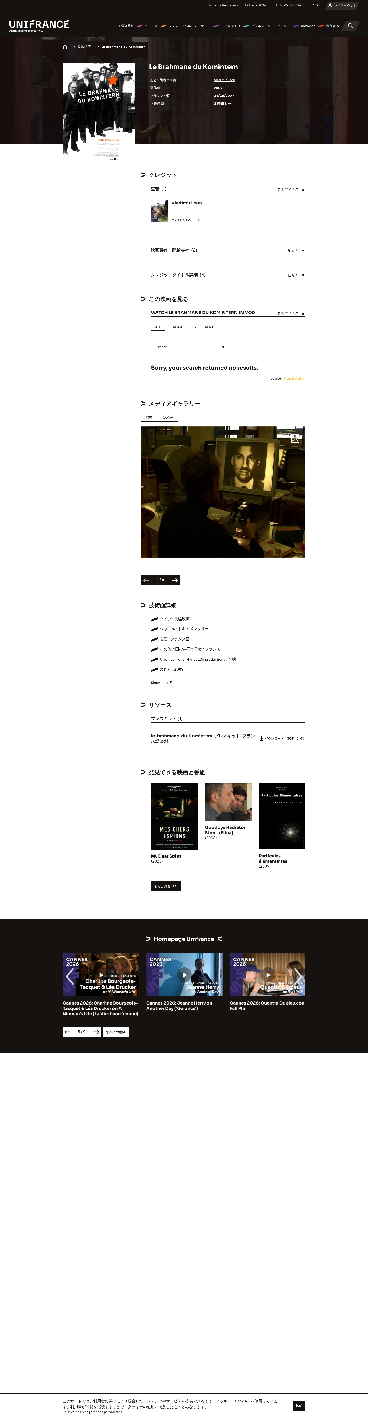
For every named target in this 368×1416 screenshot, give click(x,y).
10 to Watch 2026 (288, 5)
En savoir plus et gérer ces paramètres (92, 1412)
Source (276, 378)
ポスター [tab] (167, 417)
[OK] (299, 1406)
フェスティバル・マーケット (189, 26)
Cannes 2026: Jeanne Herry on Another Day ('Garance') (179, 1006)
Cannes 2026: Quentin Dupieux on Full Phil (267, 1006)
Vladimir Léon (224, 80)
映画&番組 (126, 26)
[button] (295, 439)
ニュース (151, 26)
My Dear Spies (166, 856)
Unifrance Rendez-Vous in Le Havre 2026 (237, 5)
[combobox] (189, 347)
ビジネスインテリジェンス (271, 26)
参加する (332, 26)
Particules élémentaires (273, 858)
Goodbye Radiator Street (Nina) (225, 830)
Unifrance (308, 26)
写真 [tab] (149, 417)
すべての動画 (115, 1032)
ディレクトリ (230, 26)
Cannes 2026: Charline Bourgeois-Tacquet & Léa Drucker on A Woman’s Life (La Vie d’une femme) (100, 1008)
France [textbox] (161, 347)
